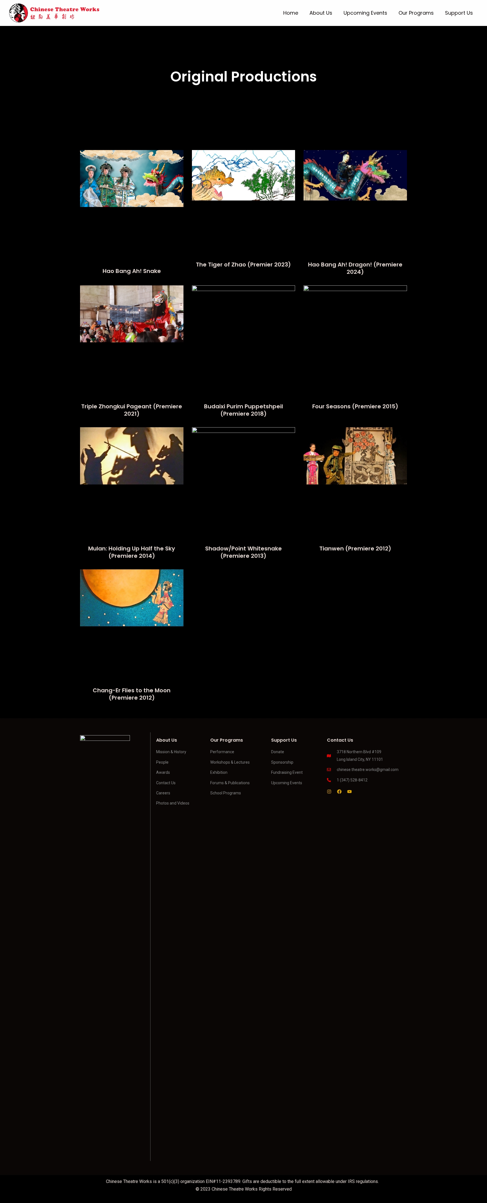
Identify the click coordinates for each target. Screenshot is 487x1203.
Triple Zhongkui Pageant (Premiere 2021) (131, 410)
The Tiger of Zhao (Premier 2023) (243, 264)
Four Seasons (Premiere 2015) (355, 406)
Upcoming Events (365, 12)
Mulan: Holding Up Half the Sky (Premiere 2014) (131, 552)
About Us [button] (320, 12)
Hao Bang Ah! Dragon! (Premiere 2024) (355, 268)
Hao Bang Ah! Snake (132, 271)
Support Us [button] (459, 12)
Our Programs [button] (416, 12)
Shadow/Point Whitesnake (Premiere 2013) (243, 552)
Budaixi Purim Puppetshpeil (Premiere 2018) (243, 410)
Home (290, 12)
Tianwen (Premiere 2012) (355, 548)
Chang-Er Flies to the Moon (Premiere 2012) (132, 694)
